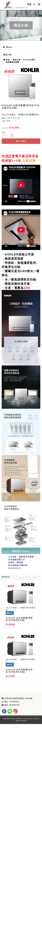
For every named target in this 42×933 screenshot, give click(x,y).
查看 (10, 613)
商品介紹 (7, 55)
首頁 (7, 60)
